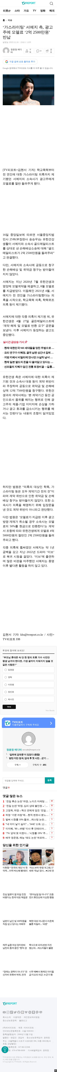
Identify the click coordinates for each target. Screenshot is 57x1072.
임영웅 (11, 670)
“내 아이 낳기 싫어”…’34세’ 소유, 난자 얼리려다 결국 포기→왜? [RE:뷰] (27, 824)
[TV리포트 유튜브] (4, 1013)
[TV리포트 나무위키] (29, 1013)
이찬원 (11, 684)
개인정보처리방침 (32, 1017)
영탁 (10, 677)
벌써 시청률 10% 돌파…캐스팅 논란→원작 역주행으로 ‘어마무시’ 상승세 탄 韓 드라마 (27, 819)
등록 (49, 780)
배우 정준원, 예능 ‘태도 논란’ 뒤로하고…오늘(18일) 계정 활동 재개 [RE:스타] (27, 837)
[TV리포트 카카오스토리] (33, 1013)
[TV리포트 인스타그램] (7, 1013)
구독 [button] (30, 51)
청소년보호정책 (10, 1020)
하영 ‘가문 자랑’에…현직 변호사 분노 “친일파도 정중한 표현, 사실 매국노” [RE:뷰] (27, 815)
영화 (42, 10)
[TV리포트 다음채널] (22, 1013)
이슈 (10, 20)
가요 (26, 10)
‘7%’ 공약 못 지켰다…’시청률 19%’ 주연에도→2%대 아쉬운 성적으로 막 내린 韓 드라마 (27, 833)
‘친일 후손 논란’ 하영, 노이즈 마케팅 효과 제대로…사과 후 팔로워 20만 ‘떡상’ (27, 801)
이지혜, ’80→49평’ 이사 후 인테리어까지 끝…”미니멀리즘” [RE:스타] (27, 828)
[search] (51, 3)
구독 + (17, 765)
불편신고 (23, 1020)
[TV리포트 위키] (26, 1013)
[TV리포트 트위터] (15, 1013)
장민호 (11, 692)
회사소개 (7, 1017)
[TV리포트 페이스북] (18, 1013)
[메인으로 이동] (28, 4)
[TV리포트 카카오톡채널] (37, 1013)
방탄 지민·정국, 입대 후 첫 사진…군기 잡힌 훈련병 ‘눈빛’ (29, 758)
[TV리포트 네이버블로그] (40, 1013)
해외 (52, 10)
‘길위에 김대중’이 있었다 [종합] (24, 754)
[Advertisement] (28, 136)
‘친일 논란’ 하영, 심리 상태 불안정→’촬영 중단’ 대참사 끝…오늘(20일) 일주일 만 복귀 (27, 806)
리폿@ (7, 10)
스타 (17, 10)
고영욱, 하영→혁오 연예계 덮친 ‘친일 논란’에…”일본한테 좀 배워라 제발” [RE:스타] (27, 810)
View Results (50, 710)
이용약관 (17, 1017)
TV (34, 10)
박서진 (11, 699)
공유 (51, 51)
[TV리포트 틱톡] (11, 1013)
